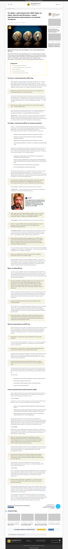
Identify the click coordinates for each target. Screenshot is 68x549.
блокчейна (21, 294)
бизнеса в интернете (15, 490)
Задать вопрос (51, 529)
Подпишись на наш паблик (55, 540)
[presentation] (6, 520)
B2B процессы (42, 490)
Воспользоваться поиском (41, 529)
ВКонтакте (11, 507)
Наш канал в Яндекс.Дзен (55, 542)
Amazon (37, 239)
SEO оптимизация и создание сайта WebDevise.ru (34, 0)
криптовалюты (23, 81)
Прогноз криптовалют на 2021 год (18, 71)
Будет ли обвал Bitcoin (16, 69)
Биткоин (38, 83)
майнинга (43, 97)
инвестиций (30, 111)
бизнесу (31, 285)
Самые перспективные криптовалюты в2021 (20, 72)
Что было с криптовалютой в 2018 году (19, 65)
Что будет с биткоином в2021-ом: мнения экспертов (21, 67)
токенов (23, 440)
